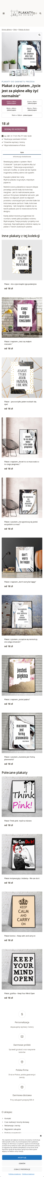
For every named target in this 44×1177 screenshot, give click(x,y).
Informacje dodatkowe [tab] (22, 157)
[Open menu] (4, 13)
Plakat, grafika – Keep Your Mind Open (19, 993)
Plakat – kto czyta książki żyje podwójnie (20, 284)
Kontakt (7, 1118)
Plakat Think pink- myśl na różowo (18, 821)
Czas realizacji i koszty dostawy (16, 1122)
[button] (41, 1136)
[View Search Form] (40, 13)
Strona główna (7, 30)
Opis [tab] (22, 152)
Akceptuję (22, 1157)
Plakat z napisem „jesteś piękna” (17, 699)
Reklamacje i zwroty (12, 1125)
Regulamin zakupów (12, 1129)
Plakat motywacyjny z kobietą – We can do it (22, 878)
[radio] (12, 103)
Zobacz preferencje (22, 1169)
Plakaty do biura (23, 30)
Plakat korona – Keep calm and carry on (19, 936)
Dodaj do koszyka (14, 129)
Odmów (22, 1163)
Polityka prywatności (15, 1174)
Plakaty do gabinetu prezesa (18, 81)
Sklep (15, 30)
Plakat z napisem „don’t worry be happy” (20, 582)
